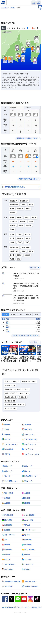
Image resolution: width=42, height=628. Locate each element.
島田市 (24, 205)
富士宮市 (27, 234)
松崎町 (21, 225)
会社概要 (5, 607)
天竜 (8, 331)
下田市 (27, 217)
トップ (4, 7)
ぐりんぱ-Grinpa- (10, 408)
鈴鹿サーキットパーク (29, 381)
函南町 (12, 229)
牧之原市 (20, 208)
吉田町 (28, 208)
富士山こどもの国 (10, 397)
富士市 (12, 238)
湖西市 (19, 255)
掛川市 (31, 251)
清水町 (12, 242)
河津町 (31, 221)
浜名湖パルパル (10, 385)
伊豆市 (34, 217)
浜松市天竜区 (14, 251)
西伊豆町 (28, 225)
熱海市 (12, 217)
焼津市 (31, 205)
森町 (18, 259)
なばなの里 (22, 397)
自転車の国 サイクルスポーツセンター (17, 389)
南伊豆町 (13, 225)
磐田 (8, 327)
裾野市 (28, 238)
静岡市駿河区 (24, 201)
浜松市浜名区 (26, 247)
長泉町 (19, 242)
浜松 (8, 323)
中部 (12, 7)
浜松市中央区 (14, 247)
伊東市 (19, 217)
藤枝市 (12, 208)
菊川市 (12, 259)
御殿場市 (20, 238)
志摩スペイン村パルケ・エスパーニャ (16, 393)
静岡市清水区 (14, 205)
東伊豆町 (23, 221)
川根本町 (13, 212)
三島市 (19, 234)
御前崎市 (27, 255)
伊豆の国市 (13, 221)
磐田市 (24, 251)
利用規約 (12, 607)
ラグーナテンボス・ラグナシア (14, 404)
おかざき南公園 (10, 401)
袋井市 (12, 255)
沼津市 (12, 234)
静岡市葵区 (13, 201)
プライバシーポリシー (23, 607)
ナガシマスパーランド (12, 381)
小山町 (27, 242)
